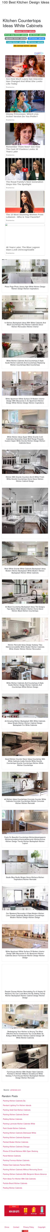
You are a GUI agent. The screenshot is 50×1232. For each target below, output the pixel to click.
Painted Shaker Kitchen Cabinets (15, 1142)
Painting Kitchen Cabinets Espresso (16, 1137)
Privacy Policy (28, 1227)
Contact (16, 1227)
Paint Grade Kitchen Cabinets (14, 1128)
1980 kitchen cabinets (35, 42)
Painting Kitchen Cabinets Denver (16, 1114)
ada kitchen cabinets (37, 35)
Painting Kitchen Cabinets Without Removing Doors (22, 1169)
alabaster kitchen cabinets (25, 31)
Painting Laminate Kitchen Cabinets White (19, 1123)
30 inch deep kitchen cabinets (16, 35)
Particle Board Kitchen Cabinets (15, 1183)
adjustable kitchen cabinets (16, 38)
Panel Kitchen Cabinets (12, 1156)
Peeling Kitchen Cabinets (12, 1188)
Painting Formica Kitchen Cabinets (16, 1160)
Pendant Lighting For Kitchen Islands (17, 1105)
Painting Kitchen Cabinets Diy (14, 1100)
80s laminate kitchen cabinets (25, 46)
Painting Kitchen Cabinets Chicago (16, 1146)
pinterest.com (15, 1090)
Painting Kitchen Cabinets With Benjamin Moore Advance (25, 1174)
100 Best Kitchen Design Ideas (25, 2)
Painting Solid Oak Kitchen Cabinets (16, 1110)
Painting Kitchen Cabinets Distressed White (19, 1133)
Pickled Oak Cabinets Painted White (16, 1165)
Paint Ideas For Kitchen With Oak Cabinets (19, 1178)
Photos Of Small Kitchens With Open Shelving (20, 1151)
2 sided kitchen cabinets (16, 42)
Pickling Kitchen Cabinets (12, 1119)
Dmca (7, 1227)
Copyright (41, 1227)
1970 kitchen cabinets (36, 38)
